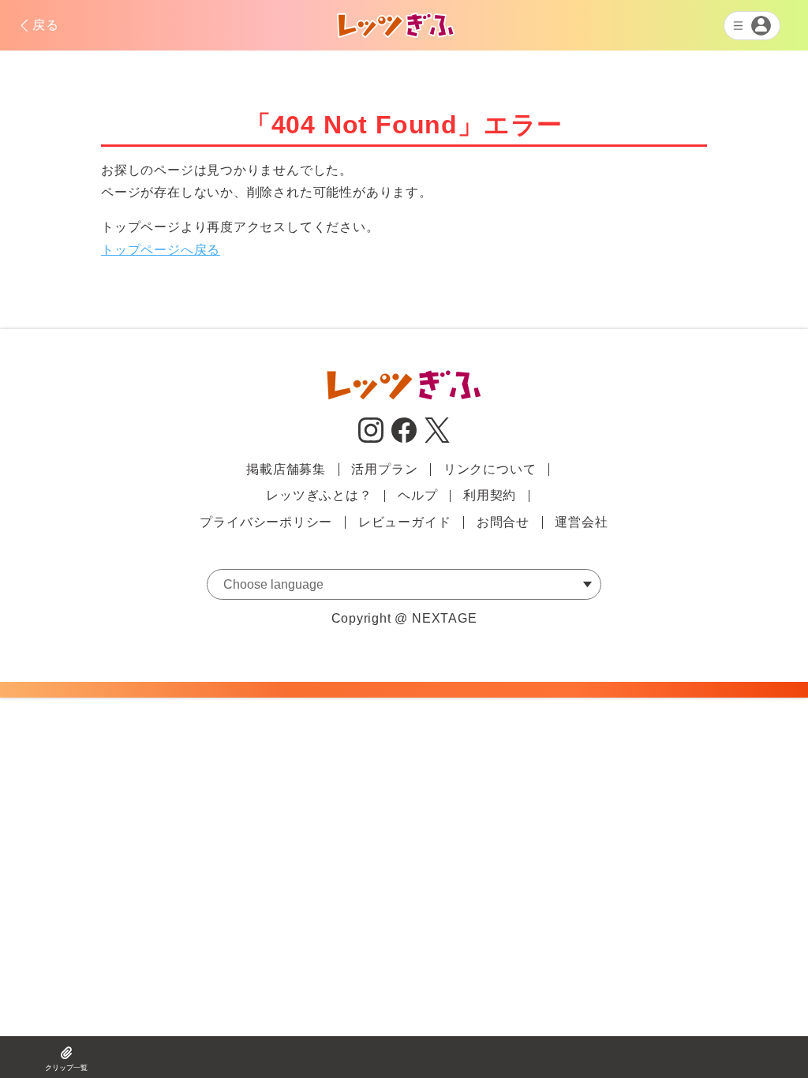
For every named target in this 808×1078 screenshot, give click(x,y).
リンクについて (490, 469)
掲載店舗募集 (286, 469)
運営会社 (581, 522)
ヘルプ (417, 495)
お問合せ (503, 522)
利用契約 (489, 495)
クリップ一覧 (66, 1068)
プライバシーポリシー (266, 522)
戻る (45, 25)
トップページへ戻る (160, 249)
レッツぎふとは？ (319, 495)
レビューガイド (404, 522)
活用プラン (384, 469)
